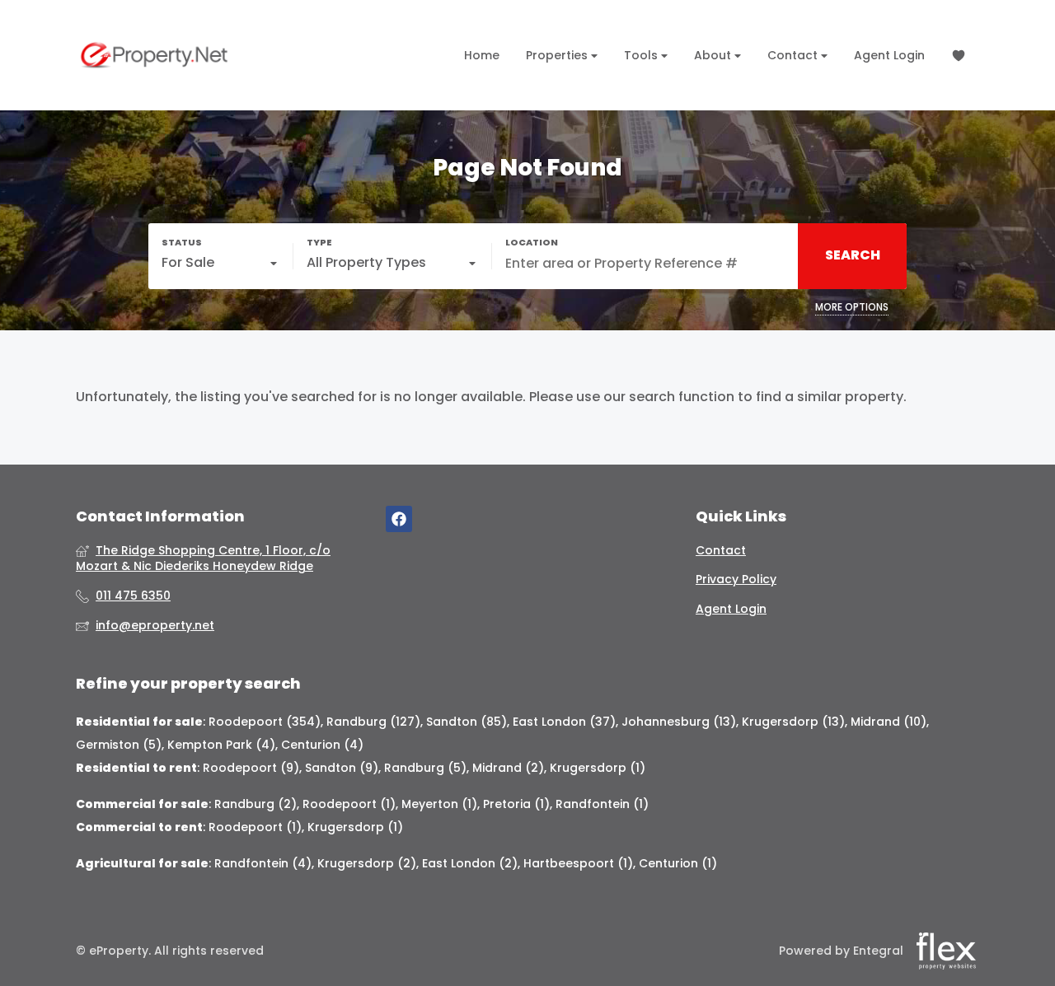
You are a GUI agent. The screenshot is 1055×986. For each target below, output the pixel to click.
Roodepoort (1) (349, 804)
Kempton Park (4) (221, 744)
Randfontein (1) (602, 804)
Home (481, 55)
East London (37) (564, 721)
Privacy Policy (736, 579)
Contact (794, 55)
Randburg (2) (255, 804)
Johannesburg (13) (678, 721)
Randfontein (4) (263, 863)
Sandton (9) (341, 767)
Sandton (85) (466, 721)
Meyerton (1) (439, 804)
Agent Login (889, 55)
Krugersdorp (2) (366, 863)
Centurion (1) (678, 863)
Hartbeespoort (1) (578, 863)
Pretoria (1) (516, 804)
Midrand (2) (508, 767)
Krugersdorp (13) (793, 721)
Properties (558, 55)
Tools (642, 55)
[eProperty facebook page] (399, 519)
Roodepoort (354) (265, 721)
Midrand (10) (888, 721)
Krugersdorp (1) (597, 767)
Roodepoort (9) (251, 767)
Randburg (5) (425, 767)
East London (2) (470, 863)
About (714, 55)
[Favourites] (958, 55)
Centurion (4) (322, 744)
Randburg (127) (373, 721)
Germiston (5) (119, 744)
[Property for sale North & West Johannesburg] (154, 55)
